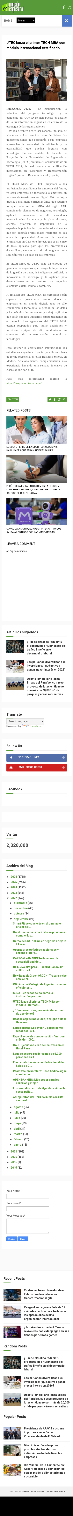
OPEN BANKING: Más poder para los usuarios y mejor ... (36, 1081)
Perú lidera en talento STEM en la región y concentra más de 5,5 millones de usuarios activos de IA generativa (33, 490)
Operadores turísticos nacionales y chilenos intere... (36, 951)
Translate (35, 726)
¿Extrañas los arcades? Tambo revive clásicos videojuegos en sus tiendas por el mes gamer (46, 1331)
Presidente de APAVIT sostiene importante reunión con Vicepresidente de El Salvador (44, 1432)
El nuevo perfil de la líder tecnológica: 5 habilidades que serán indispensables (32, 449)
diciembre (21, 902)
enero (18, 1144)
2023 (14, 892)
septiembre (21, 919)
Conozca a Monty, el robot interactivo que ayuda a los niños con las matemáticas (33, 530)
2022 (14, 898)
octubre (19, 913)
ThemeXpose (29, 1491)
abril (17, 1128)
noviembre (21, 908)
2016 (14, 1162)
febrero (19, 1139)
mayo (18, 1123)
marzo (18, 1134)
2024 (14, 887)
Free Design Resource (52, 1491)
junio (17, 1117)
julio (17, 1112)
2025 (14, 882)
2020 (14, 1156)
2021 (14, 1151)
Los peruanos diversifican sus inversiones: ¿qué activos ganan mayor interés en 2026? (46, 665)
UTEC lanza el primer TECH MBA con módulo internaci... (36, 1003)
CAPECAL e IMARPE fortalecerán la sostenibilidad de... (35, 960)
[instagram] (69, 7)
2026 (14, 876)
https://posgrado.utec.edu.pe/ (23, 383)
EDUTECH (13, 399)
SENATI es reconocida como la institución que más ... (33, 994)
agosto (19, 1107)
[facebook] (63, 7)
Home (8, 20)
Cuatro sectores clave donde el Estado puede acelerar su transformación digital (44, 1294)
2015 (14, 1167)
